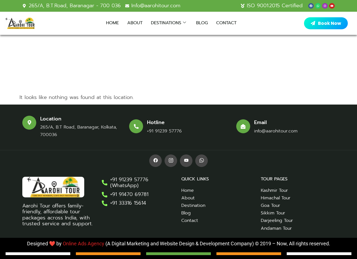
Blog (202, 23)
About (135, 23)
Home (112, 23)
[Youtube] (332, 6)
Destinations (166, 23)
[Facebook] (311, 6)
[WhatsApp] (201, 160)
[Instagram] (325, 6)
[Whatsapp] (318, 6)
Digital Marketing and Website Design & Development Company (181, 243)
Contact (226, 23)
